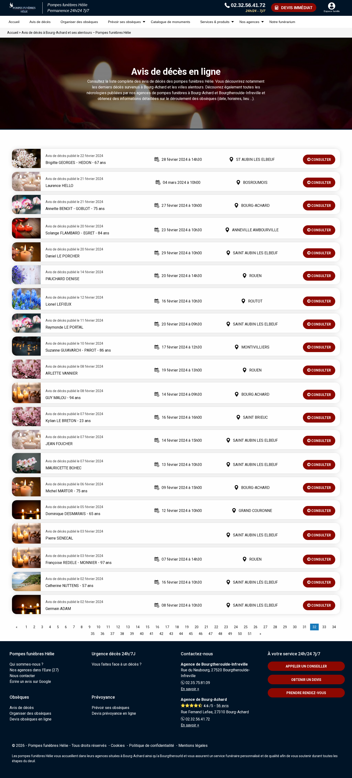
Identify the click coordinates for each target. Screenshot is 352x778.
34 (334, 627)
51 (250, 634)
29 (285, 627)
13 (128, 627)
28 (275, 627)
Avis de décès (40, 22)
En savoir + (190, 689)
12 (118, 627)
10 (98, 627)
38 (122, 634)
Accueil (14, 22)
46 (201, 634)
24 (236, 627)
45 (191, 634)
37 (112, 634)
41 (151, 634)
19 (187, 627)
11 (108, 627)
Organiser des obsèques (79, 22)
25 (246, 627)
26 (255, 627)
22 (216, 627)
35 (93, 634)
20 (197, 627)
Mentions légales (193, 745)
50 (240, 634)
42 (161, 634)
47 (210, 634)
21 (206, 627)
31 (305, 627)
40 (142, 634)
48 (220, 634)
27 (265, 627)
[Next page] (259, 633)
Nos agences (249, 22)
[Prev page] (17, 627)
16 (157, 627)
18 (177, 627)
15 (147, 627)
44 (181, 634)
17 (167, 627)
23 (226, 627)
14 (138, 627)
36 (102, 634)
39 (132, 634)
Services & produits (214, 22)
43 (171, 634)
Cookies (118, 745)
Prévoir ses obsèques (124, 22)
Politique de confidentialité (151, 745)
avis (222, 705)
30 (295, 627)
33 (324, 627)
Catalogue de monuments (170, 22)
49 (230, 634)
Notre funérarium (282, 22)
